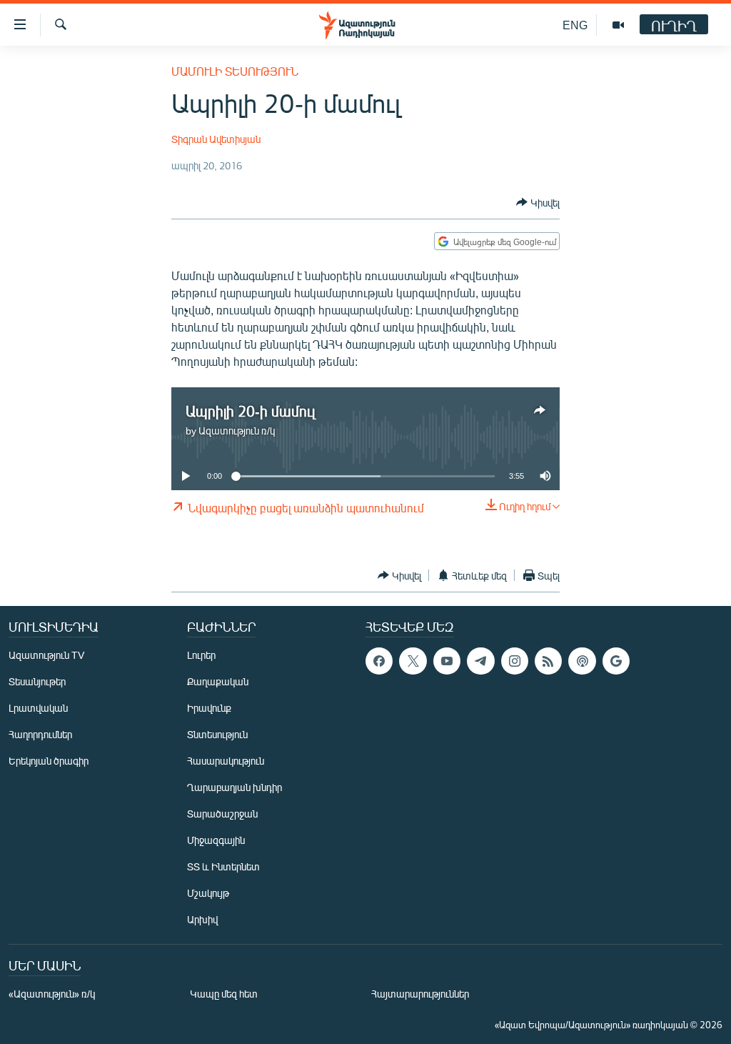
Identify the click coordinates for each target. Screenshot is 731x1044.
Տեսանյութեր (37, 681)
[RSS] (548, 661)
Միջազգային (216, 840)
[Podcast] (581, 661)
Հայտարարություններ (420, 994)
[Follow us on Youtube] (446, 661)
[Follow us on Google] (616, 661)
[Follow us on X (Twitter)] (412, 661)
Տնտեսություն (217, 734)
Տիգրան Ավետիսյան (216, 139)
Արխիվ (202, 919)
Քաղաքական (217, 681)
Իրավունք (209, 708)
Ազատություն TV (46, 655)
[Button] (538, 202)
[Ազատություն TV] (618, 25)
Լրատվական (38, 708)
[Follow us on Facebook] (379, 661)
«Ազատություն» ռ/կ (52, 994)
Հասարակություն (225, 761)
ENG (575, 24)
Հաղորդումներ (40, 734)
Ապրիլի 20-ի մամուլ (250, 410)
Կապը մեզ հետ (224, 994)
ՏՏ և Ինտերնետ (223, 866)
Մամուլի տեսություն (234, 71)
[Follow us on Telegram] (480, 661)
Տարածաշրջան (222, 813)
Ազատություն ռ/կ (236, 430)
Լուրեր (201, 655)
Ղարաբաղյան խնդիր (234, 787)
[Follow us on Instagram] (514, 661)
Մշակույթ (208, 893)
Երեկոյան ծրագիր (49, 761)
